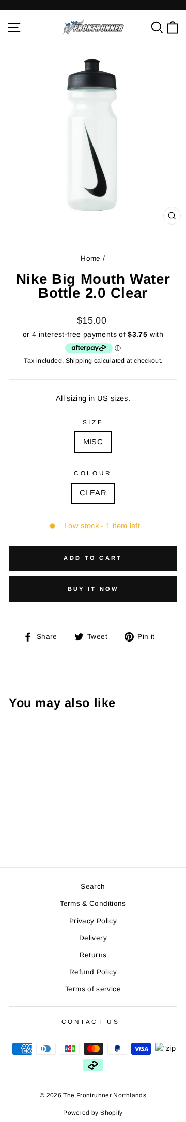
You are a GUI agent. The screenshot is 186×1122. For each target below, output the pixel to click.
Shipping (79, 360)
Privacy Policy (93, 921)
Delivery (93, 938)
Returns (93, 955)
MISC (93, 442)
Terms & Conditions (93, 903)
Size (93, 422)
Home (90, 258)
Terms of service (93, 989)
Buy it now (93, 589)
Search (93, 886)
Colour (93, 473)
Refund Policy (93, 972)
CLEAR (93, 493)
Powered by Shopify (93, 1112)
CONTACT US (90, 1021)
